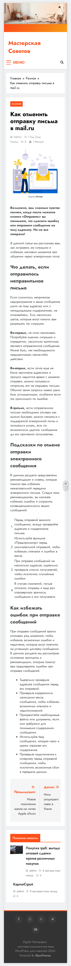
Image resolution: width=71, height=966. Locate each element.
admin (17, 137)
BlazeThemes (43, 955)
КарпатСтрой (23, 884)
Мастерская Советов (24, 47)
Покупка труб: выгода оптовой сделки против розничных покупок (43, 855)
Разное (16, 104)
